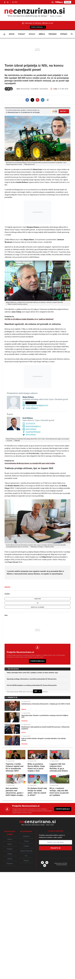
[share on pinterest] (37, 100)
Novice (11, 34)
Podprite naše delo (37, 661)
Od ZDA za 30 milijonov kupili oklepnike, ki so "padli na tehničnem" (29, 319)
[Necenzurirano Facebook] (5, 2)
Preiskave (53, 34)
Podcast (21, 34)
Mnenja (42, 34)
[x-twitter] (46, 862)
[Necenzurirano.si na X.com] (8, 2)
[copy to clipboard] (48, 100)
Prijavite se (55, 848)
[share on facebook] (27, 100)
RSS (15, 2)
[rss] (44, 865)
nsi (37, 603)
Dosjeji (32, 34)
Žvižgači (63, 34)
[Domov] (4, 34)
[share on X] (32, 100)
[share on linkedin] (42, 100)
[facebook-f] (42, 862)
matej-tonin (37, 598)
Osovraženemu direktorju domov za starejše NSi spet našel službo (30, 463)
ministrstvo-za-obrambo (37, 607)
